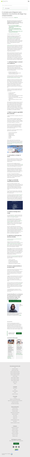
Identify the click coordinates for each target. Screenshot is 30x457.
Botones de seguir (15, 376)
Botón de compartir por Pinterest (15, 374)
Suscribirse (19, 333)
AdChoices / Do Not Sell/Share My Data (15, 399)
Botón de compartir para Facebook (15, 371)
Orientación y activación (15, 409)
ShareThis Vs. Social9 (15, 434)
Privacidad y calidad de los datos (15, 419)
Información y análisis (15, 411)
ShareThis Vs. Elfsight (15, 431)
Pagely (20, 229)
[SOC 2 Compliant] (12, 454)
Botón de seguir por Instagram (15, 377)
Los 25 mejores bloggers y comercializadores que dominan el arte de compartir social (15, 26)
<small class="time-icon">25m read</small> (10, 352)
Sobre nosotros (15, 388)
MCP (15, 367)
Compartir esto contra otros (15, 427)
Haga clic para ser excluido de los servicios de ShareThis (15, 400)
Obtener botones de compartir (15, 301)
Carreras (15, 389)
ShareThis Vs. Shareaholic (15, 433)
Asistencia (15, 383)
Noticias (15, 392)
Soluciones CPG (15, 418)
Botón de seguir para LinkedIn (15, 380)
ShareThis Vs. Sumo (15, 436)
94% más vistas (19, 194)
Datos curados (15, 415)
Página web (16, 17)
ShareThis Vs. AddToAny (15, 430)
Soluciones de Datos (15, 408)
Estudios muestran (10, 45)
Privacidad (15, 397)
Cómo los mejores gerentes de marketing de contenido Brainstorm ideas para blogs (15, 29)
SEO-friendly (19, 283)
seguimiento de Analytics (12, 37)
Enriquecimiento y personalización (15, 412)
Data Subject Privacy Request (15, 403)
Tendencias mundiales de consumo (15, 422)
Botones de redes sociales (15, 370)
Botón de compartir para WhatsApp (15, 373)
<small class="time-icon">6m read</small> (19, 350)
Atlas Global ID (15, 421)
